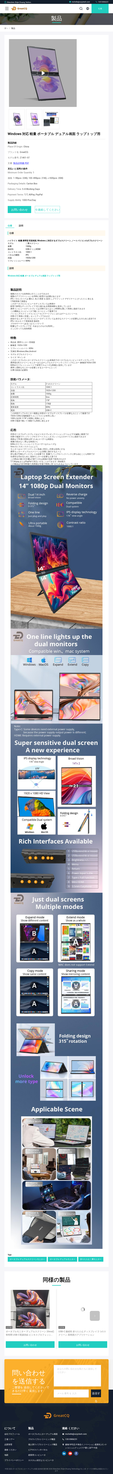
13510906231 (103, 2)
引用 (100, 8)
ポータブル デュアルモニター (62, 1259)
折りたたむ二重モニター (90, 1259)
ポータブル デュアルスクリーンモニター (27, 1259)
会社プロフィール (12, 1434)
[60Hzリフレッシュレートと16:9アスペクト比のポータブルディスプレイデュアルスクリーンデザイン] (82, 1309)
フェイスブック (76, 1453)
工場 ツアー (9, 1439)
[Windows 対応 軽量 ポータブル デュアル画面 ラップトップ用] (43, 73)
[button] (18, 1316)
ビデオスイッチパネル (38, 1450)
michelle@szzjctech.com (81, 2)
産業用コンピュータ (37, 1455)
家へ (6, 28)
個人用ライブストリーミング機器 (42, 1444)
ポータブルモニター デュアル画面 (43, 1434)
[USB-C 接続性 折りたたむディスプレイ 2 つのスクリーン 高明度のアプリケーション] (30, 1309)
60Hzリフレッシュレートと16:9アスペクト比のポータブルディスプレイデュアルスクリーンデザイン (82, 1333)
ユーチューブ (70, 1453)
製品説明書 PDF (21, 163)
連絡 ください (10, 1450)
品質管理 (8, 1444)
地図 (6, 1455)
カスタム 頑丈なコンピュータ (41, 1460)
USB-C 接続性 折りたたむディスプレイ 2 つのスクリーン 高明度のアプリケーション (29, 1333)
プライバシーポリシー (14, 1460)
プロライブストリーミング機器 (41, 1439)
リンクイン (64, 1453)
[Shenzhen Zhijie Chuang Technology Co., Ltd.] (19, 8)
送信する (96, 1394)
